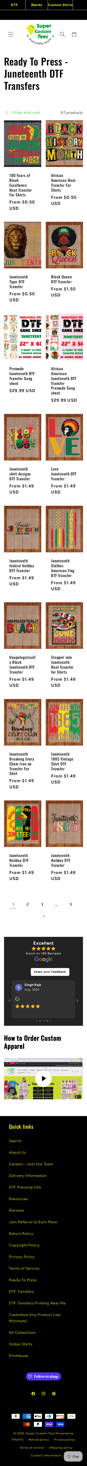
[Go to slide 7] (43, 1031)
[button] (11, 34)
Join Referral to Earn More (33, 1222)
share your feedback (50, 972)
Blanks (36, 5)
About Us (17, 1152)
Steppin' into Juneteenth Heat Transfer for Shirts (62, 664)
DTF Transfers (21, 1291)
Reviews (16, 1210)
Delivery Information (27, 1175)
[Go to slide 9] (50, 1031)
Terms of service (32, 1447)
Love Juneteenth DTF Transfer (64, 474)
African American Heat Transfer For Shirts (63, 182)
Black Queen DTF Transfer (61, 279)
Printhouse (18, 1355)
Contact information (46, 1455)
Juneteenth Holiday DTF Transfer (19, 860)
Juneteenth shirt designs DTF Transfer (20, 474)
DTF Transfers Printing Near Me (37, 1303)
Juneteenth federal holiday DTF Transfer (21, 565)
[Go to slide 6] (40, 1031)
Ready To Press (23, 1280)
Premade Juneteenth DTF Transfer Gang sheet (22, 376)
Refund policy (39, 1439)
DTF (14, 5)
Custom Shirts (60, 5)
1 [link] (13, 904)
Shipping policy (60, 1447)
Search (15, 1141)
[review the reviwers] (17, 1000)
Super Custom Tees (40, 1433)
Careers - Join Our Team (31, 1164)
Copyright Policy (24, 1245)
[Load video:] (43, 1089)
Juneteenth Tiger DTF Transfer (18, 282)
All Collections (22, 1332)
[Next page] (44, 916)
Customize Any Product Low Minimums (35, 1317)
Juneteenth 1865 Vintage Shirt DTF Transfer (62, 761)
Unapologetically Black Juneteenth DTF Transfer (22, 664)
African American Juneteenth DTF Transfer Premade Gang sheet (64, 380)
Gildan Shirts (20, 1344)
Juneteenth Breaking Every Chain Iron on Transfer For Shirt (21, 764)
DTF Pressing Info (25, 1187)
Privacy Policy (22, 1256)
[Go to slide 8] (47, 1031)
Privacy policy (64, 1439)
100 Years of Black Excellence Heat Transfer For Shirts (20, 185)
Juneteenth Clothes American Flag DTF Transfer (63, 568)
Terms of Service (24, 1268)
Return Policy (21, 1233)
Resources (18, 1199)
